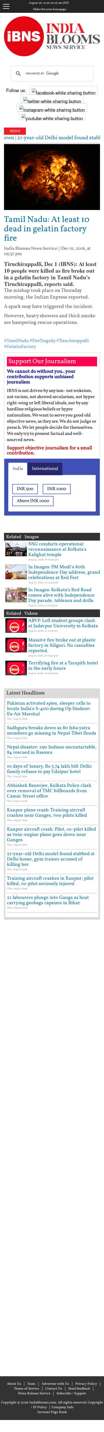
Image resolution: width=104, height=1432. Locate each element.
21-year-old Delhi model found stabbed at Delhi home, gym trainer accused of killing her (51, 859)
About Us (14, 1384)
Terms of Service (26, 1388)
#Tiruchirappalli (72, 341)
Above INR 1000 (33, 501)
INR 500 (25, 489)
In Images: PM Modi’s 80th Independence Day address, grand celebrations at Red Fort (64, 572)
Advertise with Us (55, 1384)
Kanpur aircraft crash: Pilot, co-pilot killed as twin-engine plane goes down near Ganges (51, 834)
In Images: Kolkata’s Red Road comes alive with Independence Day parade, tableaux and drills (61, 595)
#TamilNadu (16, 341)
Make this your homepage (49, 9)
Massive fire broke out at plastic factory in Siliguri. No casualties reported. (62, 645)
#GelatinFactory (20, 347)
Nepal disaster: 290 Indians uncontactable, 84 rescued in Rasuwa (52, 750)
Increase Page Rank (52, 1412)
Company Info (62, 1407)
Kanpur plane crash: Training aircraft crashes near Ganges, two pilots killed (47, 813)
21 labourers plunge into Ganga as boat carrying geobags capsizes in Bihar (48, 900)
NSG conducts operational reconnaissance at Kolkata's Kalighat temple (57, 549)
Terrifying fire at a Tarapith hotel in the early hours (63, 666)
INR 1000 (56, 489)
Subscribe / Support (71, 1393)
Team (31, 1384)
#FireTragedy (42, 341)
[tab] (17, 469)
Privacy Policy (86, 1384)
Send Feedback (79, 1388)
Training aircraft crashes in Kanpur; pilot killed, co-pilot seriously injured (50, 881)
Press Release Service (34, 1393)
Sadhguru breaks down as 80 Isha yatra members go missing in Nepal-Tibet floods (51, 731)
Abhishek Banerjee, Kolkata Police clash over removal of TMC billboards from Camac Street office (49, 791)
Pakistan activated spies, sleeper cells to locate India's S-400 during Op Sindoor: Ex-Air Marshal (49, 708)
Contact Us (53, 1388)
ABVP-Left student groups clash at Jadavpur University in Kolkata (63, 623)
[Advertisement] (52, 1147)
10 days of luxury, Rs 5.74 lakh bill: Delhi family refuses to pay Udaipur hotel (49, 769)
